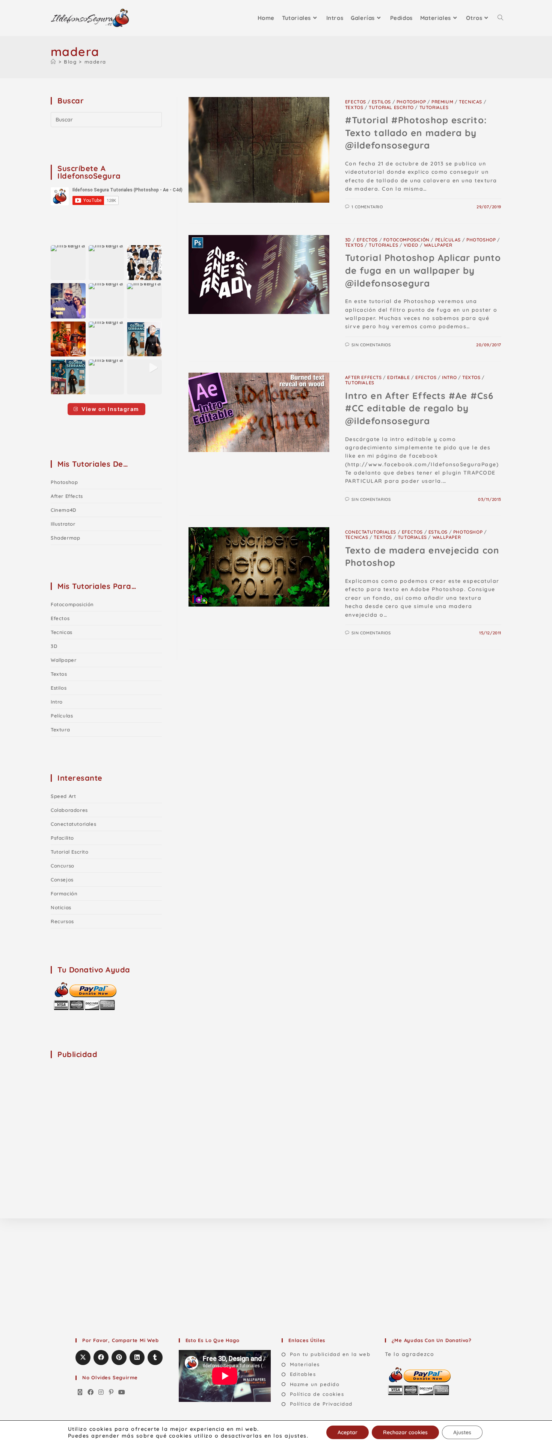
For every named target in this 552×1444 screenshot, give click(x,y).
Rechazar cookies (405, 1432)
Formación (64, 893)
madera (95, 62)
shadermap (65, 538)
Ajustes (462, 1432)
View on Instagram (110, 409)
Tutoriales (434, 107)
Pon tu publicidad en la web (330, 1354)
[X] (80, 1392)
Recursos (62, 921)
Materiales (305, 1364)
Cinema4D (63, 510)
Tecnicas (470, 102)
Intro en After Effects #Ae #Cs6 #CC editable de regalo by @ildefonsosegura (419, 408)
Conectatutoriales (370, 532)
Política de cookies (317, 1394)
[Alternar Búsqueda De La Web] (500, 18)
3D (348, 240)
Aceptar (347, 1432)
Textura (60, 730)
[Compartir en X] (82, 1357)
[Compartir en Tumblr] (155, 1357)
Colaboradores (69, 810)
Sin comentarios (371, 344)
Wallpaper (438, 245)
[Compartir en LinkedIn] (137, 1357)
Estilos (381, 102)
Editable (398, 377)
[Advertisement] (107, 1113)
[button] (68, 262)
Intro (449, 377)
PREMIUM (442, 102)
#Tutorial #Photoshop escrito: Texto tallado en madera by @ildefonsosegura (416, 132)
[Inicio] (53, 62)
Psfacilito (62, 838)
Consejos (62, 880)
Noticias (61, 907)
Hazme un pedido (314, 1384)
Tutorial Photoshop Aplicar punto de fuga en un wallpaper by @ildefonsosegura (423, 270)
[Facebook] (90, 1392)
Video (411, 245)
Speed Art (63, 796)
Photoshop (411, 102)
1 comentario (367, 206)
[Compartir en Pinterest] (119, 1357)
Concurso (62, 866)
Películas (448, 240)
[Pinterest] (111, 1392)
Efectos (355, 102)
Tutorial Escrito (391, 107)
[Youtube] (122, 1392)
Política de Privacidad (321, 1404)
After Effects (363, 377)
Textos (354, 107)
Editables (303, 1374)
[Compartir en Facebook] (101, 1357)
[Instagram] (101, 1392)
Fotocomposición (406, 240)
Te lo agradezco (409, 1354)
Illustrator (63, 524)
